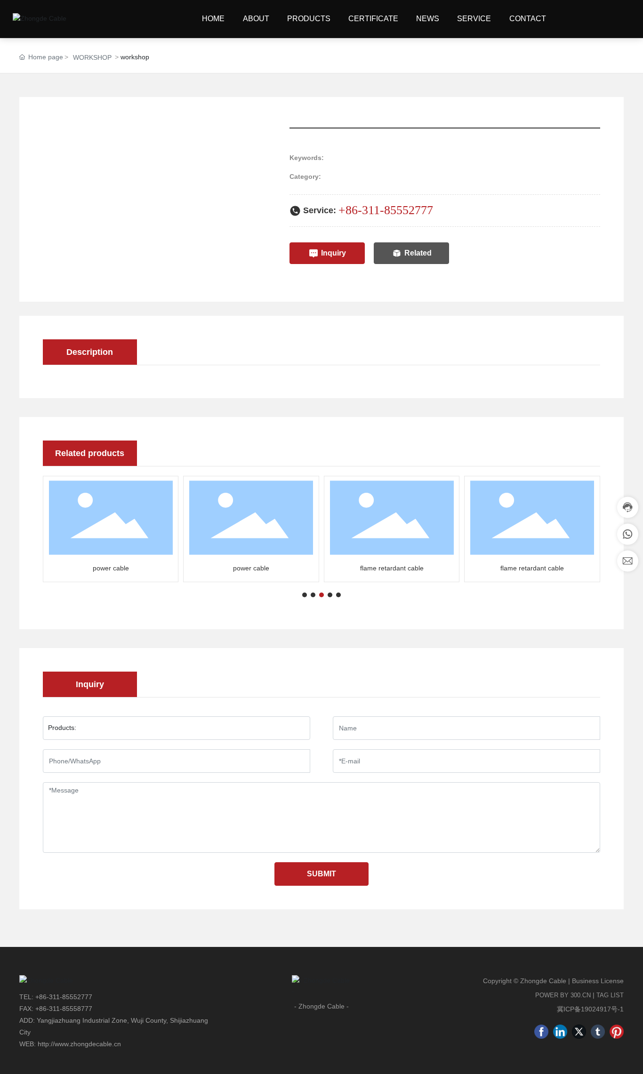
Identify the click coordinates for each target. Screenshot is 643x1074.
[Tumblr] (598, 1032)
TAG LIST (610, 995)
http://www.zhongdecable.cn (79, 1044)
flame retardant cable (392, 568)
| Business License (596, 981)
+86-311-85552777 (385, 210)
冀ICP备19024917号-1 (590, 1009)
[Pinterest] (617, 1032)
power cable (111, 568)
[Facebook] (541, 1032)
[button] (304, 595)
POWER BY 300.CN (563, 995)
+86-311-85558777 (63, 1008)
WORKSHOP (92, 57)
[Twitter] (579, 1032)
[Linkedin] (560, 1032)
